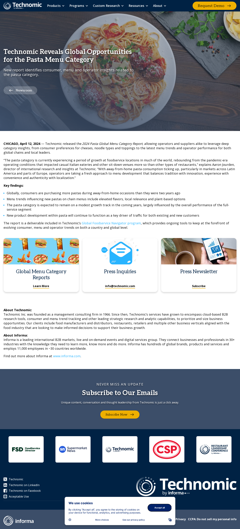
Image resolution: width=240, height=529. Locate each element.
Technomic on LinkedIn (24, 485)
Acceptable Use (19, 496)
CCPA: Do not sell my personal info (212, 519)
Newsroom (24, 90)
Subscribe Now (116, 414)
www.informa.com (66, 356)
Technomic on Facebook (25, 491)
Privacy (181, 519)
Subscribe (199, 286)
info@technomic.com (120, 286)
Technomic (16, 479)
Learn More (41, 286)
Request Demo (211, 6)
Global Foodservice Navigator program (111, 223)
